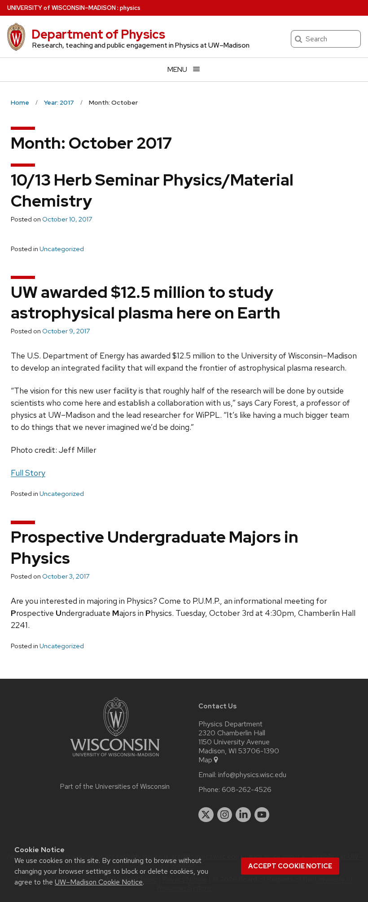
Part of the (115, 786)
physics (130, 8)
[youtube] (262, 814)
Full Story (28, 473)
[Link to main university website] (115, 758)
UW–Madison (61, 8)
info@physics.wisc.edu (252, 774)
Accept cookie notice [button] (290, 866)
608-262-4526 (247, 789)
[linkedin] (243, 814)
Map (205, 760)
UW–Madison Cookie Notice (99, 882)
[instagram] (224, 814)
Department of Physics (98, 34)
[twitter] (206, 814)
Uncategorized (61, 248)
